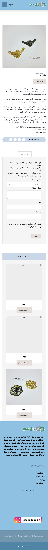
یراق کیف (41, 480)
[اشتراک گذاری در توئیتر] (23, 139)
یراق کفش (41, 473)
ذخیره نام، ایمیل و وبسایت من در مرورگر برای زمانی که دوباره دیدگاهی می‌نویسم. (24, 225)
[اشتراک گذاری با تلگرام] (15, 139)
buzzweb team (38, 536)
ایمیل (38, 212)
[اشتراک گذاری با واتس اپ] (19, 139)
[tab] (25, 154)
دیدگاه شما (36, 188)
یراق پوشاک (39, 132)
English (10, 5)
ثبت (36, 236)
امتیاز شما (36, 180)
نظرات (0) (24, 154)
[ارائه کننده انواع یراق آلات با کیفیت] (37, 4)
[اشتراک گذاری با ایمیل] (10, 139)
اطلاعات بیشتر (23, 310)
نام (39, 202)
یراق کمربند (40, 483)
